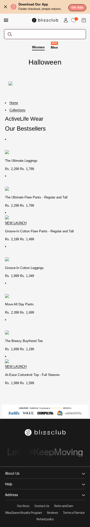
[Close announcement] (5, 7)
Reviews (52, 513)
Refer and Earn (63, 506)
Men (54, 47)
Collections (18, 110)
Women (38, 47)
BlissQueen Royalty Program (23, 513)
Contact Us (41, 506)
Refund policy (45, 519)
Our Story (23, 506)
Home (14, 103)
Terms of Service (74, 513)
